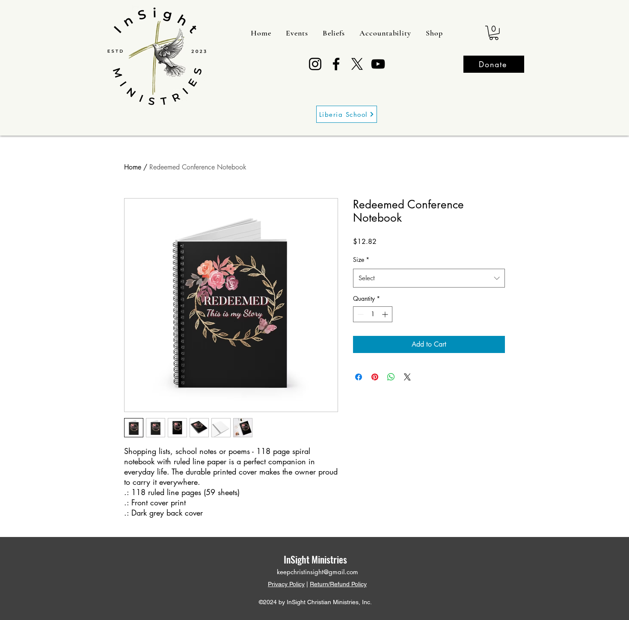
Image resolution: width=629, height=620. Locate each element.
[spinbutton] (372, 314)
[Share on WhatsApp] (391, 377)
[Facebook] (336, 64)
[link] (493, 33)
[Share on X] (407, 377)
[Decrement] (359, 314)
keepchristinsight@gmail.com (317, 572)
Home (132, 167)
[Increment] (385, 314)
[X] (357, 64)
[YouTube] (378, 64)
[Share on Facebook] (358, 377)
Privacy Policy (286, 584)
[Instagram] (315, 64)
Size (361, 259)
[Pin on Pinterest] (375, 377)
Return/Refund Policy (338, 584)
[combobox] (429, 278)
